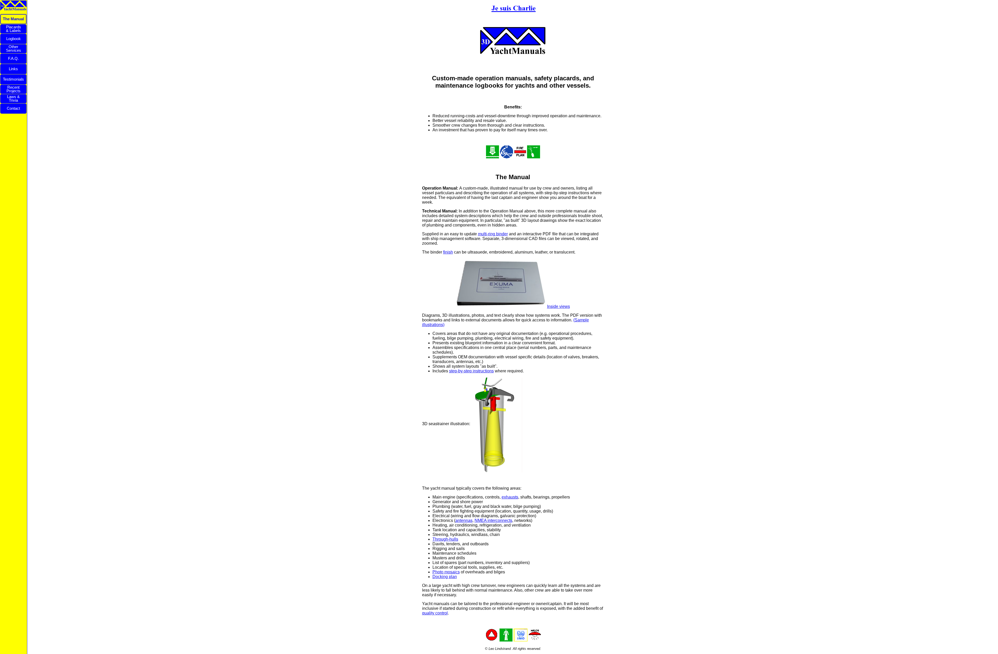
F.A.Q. (13, 58)
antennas (463, 520)
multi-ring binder (493, 234)
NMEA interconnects (493, 520)
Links (13, 69)
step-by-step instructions (471, 371)
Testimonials (13, 79)
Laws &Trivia (13, 98)
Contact (13, 108)
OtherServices (13, 48)
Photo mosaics (446, 572)
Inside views (558, 306)
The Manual (13, 19)
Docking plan (444, 576)
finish (448, 252)
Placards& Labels (13, 29)
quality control (435, 613)
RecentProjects (13, 89)
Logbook (13, 38)
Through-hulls (445, 539)
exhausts (510, 497)
